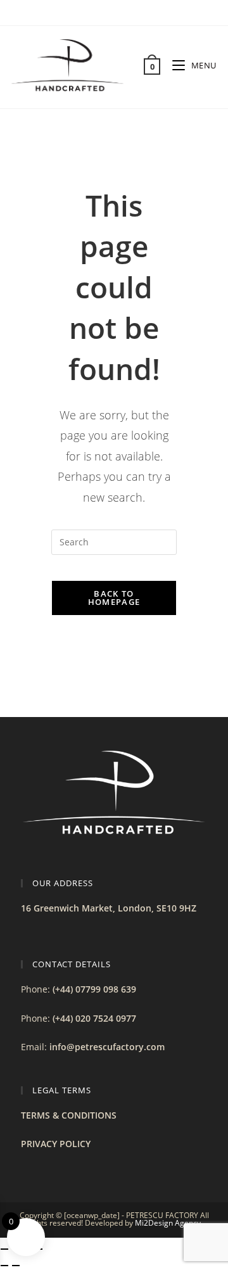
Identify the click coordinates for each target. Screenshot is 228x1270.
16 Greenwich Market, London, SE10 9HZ (108, 908)
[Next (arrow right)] (15, 1265)
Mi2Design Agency (168, 1222)
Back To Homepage (114, 597)
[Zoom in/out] (4, 1249)
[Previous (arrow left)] (4, 1265)
